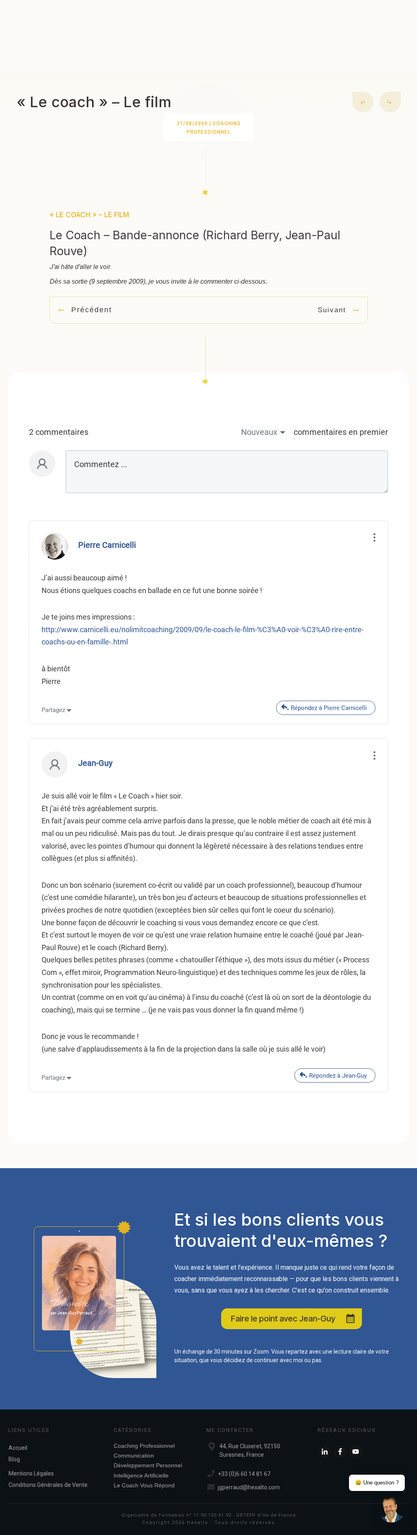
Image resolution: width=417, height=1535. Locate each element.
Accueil (18, 1448)
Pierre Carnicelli (107, 545)
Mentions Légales (31, 1473)
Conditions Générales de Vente (48, 1485)
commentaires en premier (341, 432)
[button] (392, 1510)
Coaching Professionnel (144, 1445)
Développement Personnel (148, 1465)
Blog (14, 1459)
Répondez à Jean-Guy (338, 1075)
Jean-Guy (95, 763)
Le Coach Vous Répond (144, 1485)
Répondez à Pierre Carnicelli (329, 708)
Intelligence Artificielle (141, 1475)
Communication (134, 1455)
